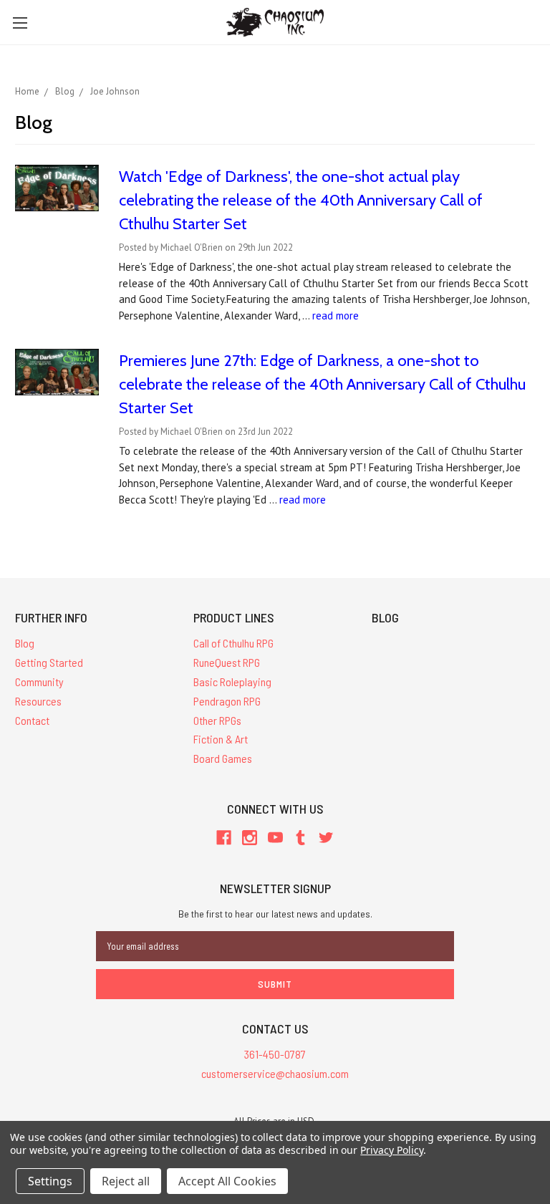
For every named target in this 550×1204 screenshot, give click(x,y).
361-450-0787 (275, 1054)
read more (335, 315)
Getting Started (49, 662)
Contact (32, 720)
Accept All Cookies (227, 1181)
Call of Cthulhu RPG (233, 643)
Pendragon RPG (227, 701)
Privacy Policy (391, 1150)
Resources (38, 701)
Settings (50, 1181)
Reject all (126, 1181)
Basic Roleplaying (232, 681)
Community (39, 681)
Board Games (222, 758)
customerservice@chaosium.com (275, 1073)
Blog (24, 643)
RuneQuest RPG (226, 662)
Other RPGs (217, 720)
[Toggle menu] (19, 22)
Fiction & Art (220, 739)
